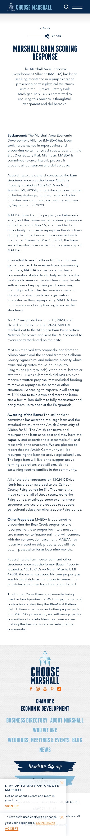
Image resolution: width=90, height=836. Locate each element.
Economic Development (45, 708)
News (45, 749)
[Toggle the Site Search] (66, 6)
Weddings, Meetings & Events (39, 740)
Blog (77, 740)
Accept (11, 828)
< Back (45, 28)
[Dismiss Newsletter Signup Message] (62, 783)
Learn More (45, 823)
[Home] (30, 6)
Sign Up (12, 806)
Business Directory (27, 720)
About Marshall (67, 720)
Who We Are (45, 730)
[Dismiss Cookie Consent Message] (62, 817)
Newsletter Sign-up (45, 766)
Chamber (45, 701)
